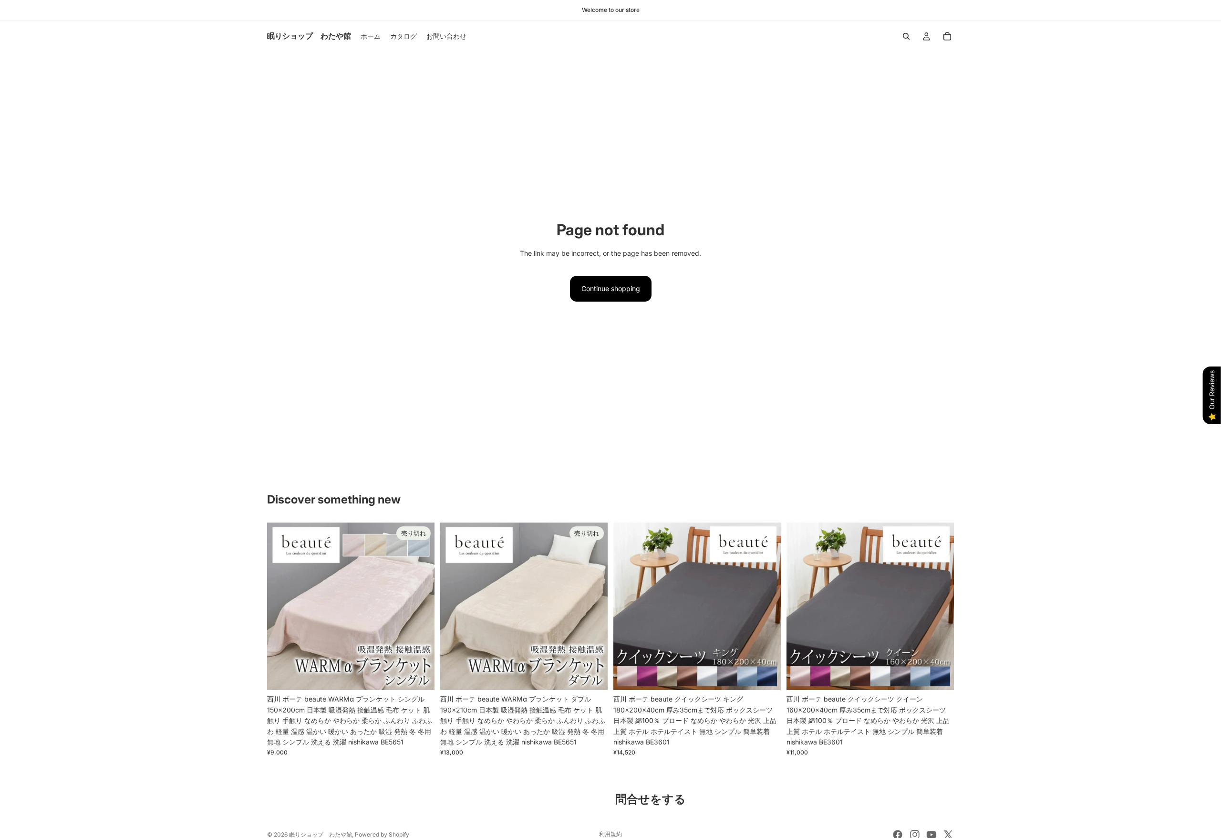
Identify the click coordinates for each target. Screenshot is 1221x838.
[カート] (947, 36)
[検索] (906, 36)
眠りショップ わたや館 (320, 834)
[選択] (766, 675)
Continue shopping (610, 288)
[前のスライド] (281, 606)
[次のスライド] (420, 606)
